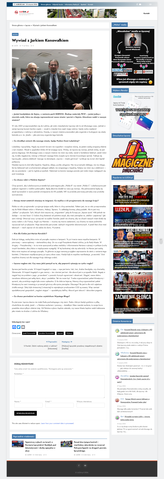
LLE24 (16, 46)
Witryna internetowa (84, 401)
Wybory (69, 333)
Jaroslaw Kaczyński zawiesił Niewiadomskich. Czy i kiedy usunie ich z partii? (133, 379)
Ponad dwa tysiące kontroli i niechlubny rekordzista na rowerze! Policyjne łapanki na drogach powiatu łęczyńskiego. (90, 446)
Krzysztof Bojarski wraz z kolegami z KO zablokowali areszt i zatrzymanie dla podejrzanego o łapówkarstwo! (134, 332)
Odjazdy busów (57, 4)
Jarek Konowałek (29, 333)
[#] (82, 13)
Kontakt (90, 4)
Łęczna (15, 34)
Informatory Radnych (72, 4)
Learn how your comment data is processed (57, 423)
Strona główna (46, 4)
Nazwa (17, 401)
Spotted (83, 4)
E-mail (48, 401)
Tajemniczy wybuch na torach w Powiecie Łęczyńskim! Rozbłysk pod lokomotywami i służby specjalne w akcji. (40, 446)
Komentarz (19, 373)
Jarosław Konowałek (46, 333)
